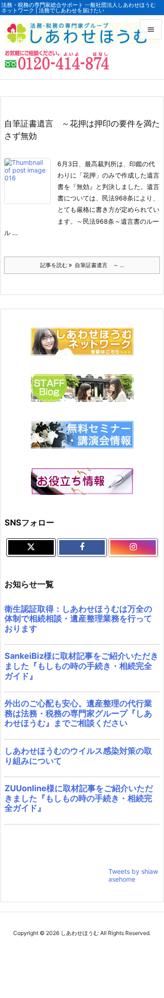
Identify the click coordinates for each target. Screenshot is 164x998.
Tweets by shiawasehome (133, 875)
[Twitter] (31, 547)
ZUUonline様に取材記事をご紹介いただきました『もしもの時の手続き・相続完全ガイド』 (79, 798)
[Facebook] (82, 547)
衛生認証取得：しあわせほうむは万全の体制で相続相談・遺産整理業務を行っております (78, 618)
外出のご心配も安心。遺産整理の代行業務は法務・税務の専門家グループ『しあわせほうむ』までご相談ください (78, 713)
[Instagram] (133, 547)
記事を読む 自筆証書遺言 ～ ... (82, 265)
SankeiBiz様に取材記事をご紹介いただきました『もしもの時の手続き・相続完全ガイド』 (82, 665)
